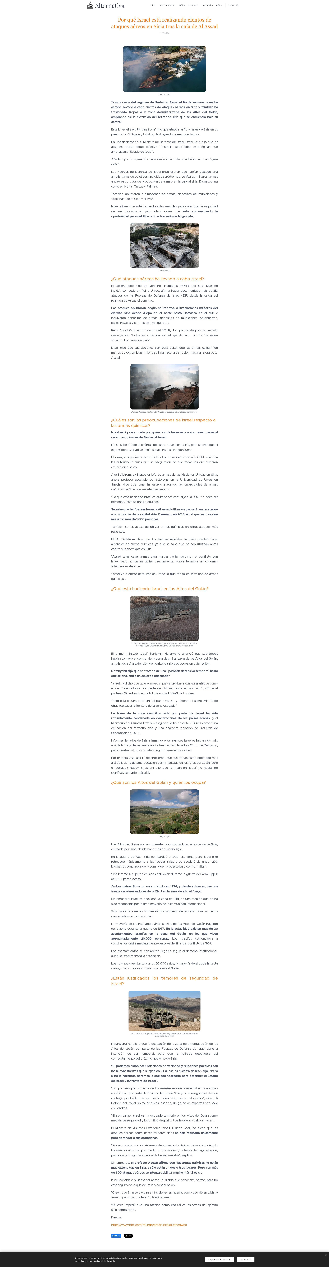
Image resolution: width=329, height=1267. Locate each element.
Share (117, 1236)
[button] (234, 5)
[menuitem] (153, 5)
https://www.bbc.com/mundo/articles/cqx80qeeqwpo (149, 1225)
